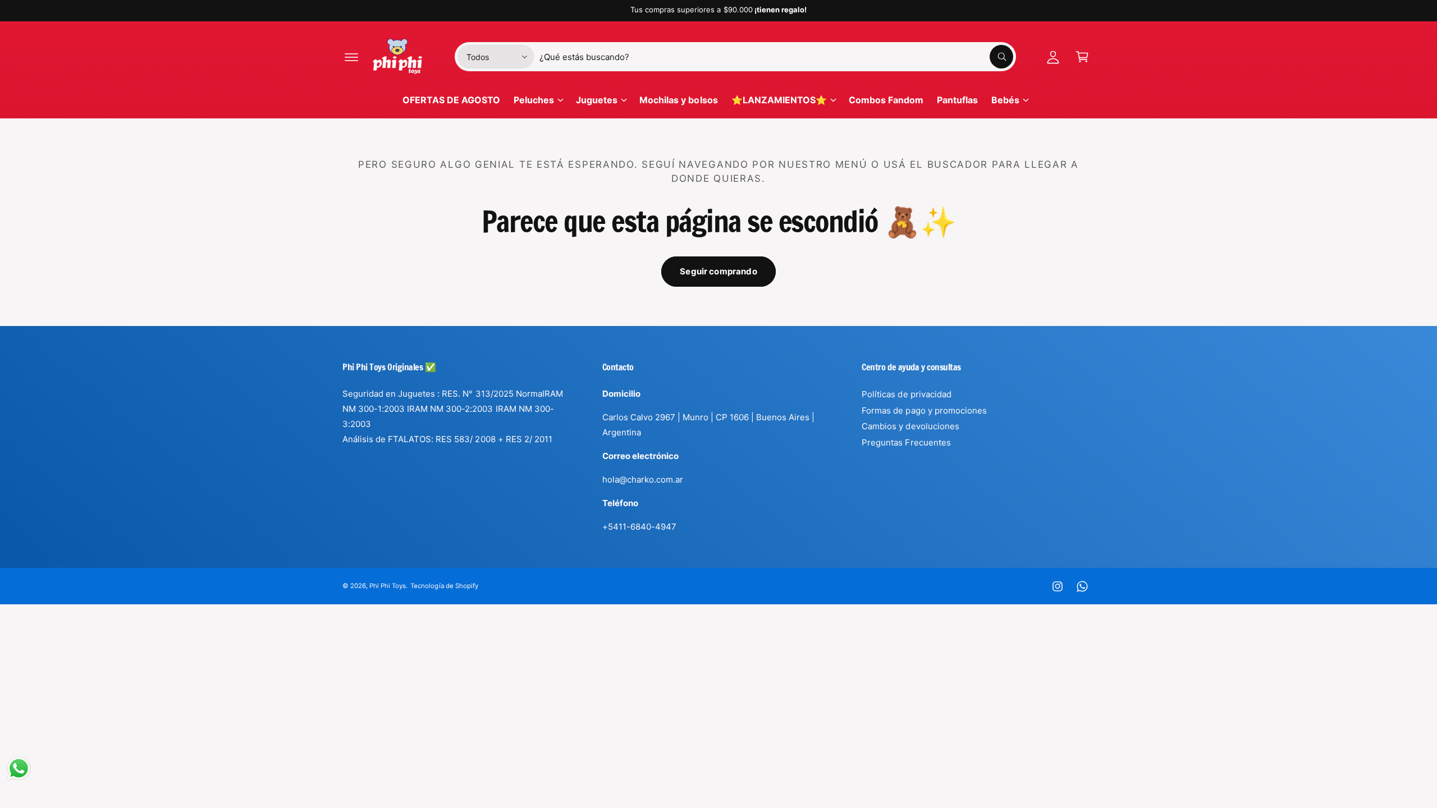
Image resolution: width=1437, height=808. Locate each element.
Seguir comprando (718, 271)
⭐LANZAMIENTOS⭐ (779, 99)
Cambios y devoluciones (910, 426)
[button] (351, 56)
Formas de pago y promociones (924, 410)
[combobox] (776, 56)
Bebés (1005, 99)
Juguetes (596, 99)
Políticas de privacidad (906, 394)
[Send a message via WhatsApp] (19, 768)
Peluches (534, 99)
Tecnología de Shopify (444, 586)
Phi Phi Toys (387, 586)
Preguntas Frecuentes (906, 442)
